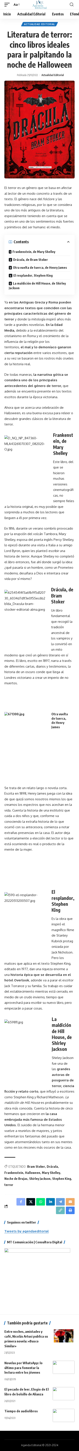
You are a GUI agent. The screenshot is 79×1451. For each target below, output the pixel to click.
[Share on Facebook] (20, 1202)
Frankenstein (13, 1173)
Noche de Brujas (15, 1178)
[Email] (70, 1202)
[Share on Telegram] (60, 1202)
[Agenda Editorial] (39, 4)
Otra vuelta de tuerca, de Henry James (40, 267)
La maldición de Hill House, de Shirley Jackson (37, 285)
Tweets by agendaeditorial (26, 1231)
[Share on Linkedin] (50, 1202)
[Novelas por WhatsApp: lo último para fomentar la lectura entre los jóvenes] (64, 1367)
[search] (72, 5)
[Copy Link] (60, 1210)
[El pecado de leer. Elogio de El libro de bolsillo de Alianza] (64, 1393)
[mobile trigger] (8, 4)
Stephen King (61, 1178)
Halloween (32, 1173)
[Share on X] (30, 1202)
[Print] (70, 1210)
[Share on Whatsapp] (40, 1202)
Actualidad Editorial (39, 24)
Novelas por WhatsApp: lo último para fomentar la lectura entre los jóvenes (23, 1368)
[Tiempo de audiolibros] (64, 1415)
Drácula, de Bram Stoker (30, 260)
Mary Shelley (51, 1173)
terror (8, 1185)
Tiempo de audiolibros (21, 1411)
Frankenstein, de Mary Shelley (34, 252)
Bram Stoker (36, 1166)
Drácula (52, 1166)
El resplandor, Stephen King (33, 275)
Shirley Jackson (39, 1178)
